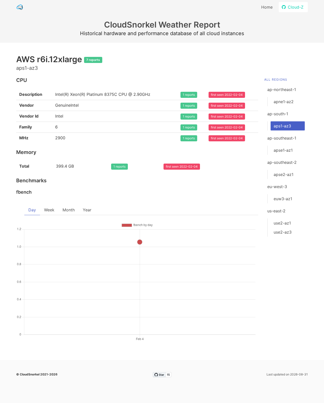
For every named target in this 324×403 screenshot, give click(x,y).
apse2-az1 (283, 174)
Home (267, 7)
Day (32, 209)
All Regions (275, 79)
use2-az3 (283, 232)
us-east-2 (276, 210)
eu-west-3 (277, 186)
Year (87, 209)
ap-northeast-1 (281, 89)
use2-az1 (282, 223)
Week (49, 209)
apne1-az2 (284, 101)
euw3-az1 (283, 198)
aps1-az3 (282, 125)
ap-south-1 (277, 113)
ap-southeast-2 (282, 162)
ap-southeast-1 (281, 138)
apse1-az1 (283, 150)
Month (69, 209)
